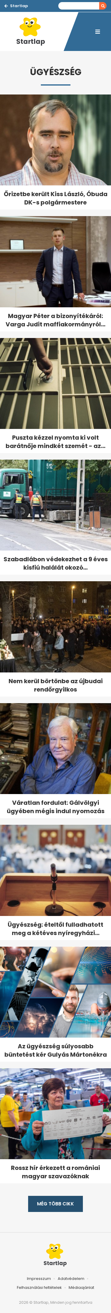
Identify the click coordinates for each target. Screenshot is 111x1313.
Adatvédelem (71, 1278)
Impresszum (39, 1278)
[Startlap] (34, 31)
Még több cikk (55, 1203)
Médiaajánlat (81, 1287)
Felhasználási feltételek (39, 1287)
